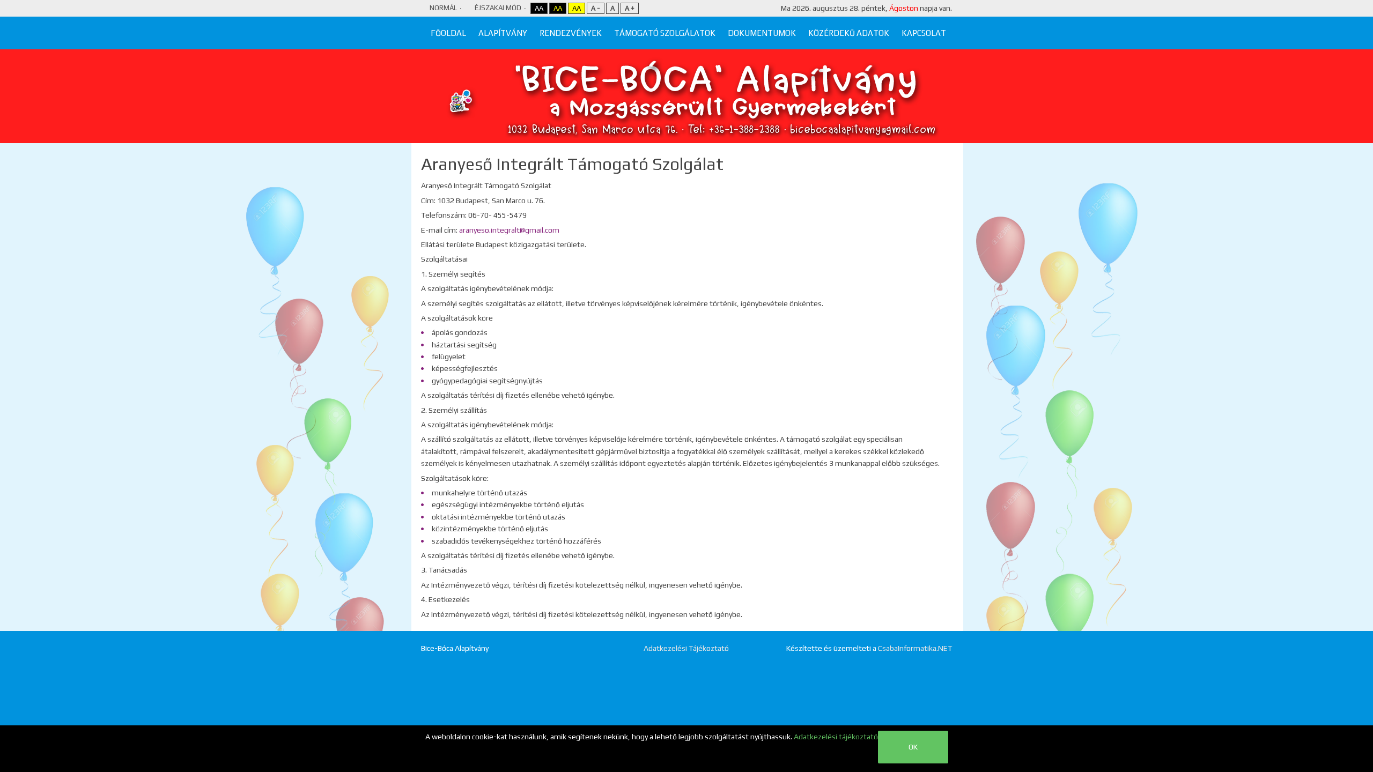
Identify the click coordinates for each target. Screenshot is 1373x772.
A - (595, 8)
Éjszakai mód (498, 8)
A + (629, 8)
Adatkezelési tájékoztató (836, 736)
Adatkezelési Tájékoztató (686, 648)
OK (913, 747)
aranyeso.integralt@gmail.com (509, 230)
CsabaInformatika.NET (915, 648)
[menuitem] (448, 33)
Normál (443, 8)
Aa (539, 8)
